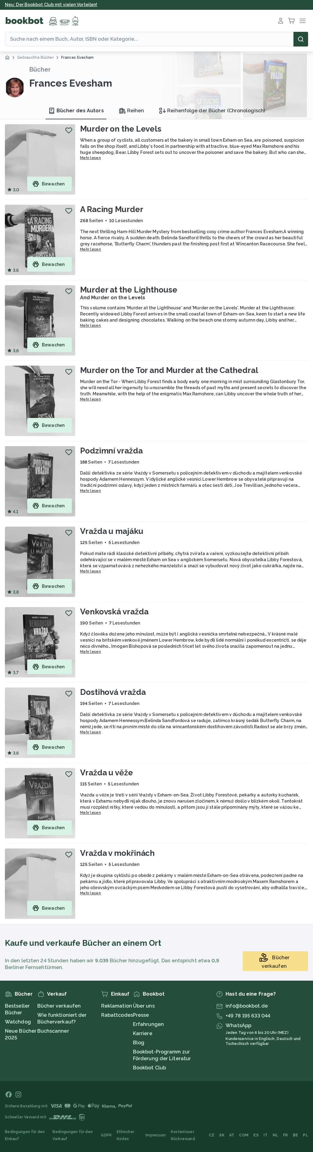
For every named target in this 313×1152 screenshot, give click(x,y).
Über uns (144, 1006)
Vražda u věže (106, 772)
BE (295, 1135)
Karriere (142, 1033)
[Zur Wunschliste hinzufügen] (68, 130)
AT (231, 1135)
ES (256, 1135)
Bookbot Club (149, 1068)
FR (285, 1135)
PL (305, 1135)
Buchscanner (53, 1031)
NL (275, 1135)
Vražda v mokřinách (117, 853)
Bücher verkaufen (59, 1006)
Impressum (155, 1135)
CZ (212, 1135)
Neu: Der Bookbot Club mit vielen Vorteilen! (51, 4)
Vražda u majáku (111, 531)
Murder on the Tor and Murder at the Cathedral (169, 370)
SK (221, 1135)
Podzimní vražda (111, 450)
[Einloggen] (280, 20)
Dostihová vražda (112, 692)
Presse (141, 1015)
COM (244, 1135)
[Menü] (302, 20)
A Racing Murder (111, 209)
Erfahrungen (148, 1024)
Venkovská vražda (114, 611)
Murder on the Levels (120, 128)
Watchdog (18, 1022)
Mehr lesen (90, 158)
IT (265, 1135)
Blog (138, 1043)
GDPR (106, 1135)
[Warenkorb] (291, 20)
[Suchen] (300, 39)
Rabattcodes (117, 1015)
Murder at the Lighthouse (128, 289)
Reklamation (116, 1006)
